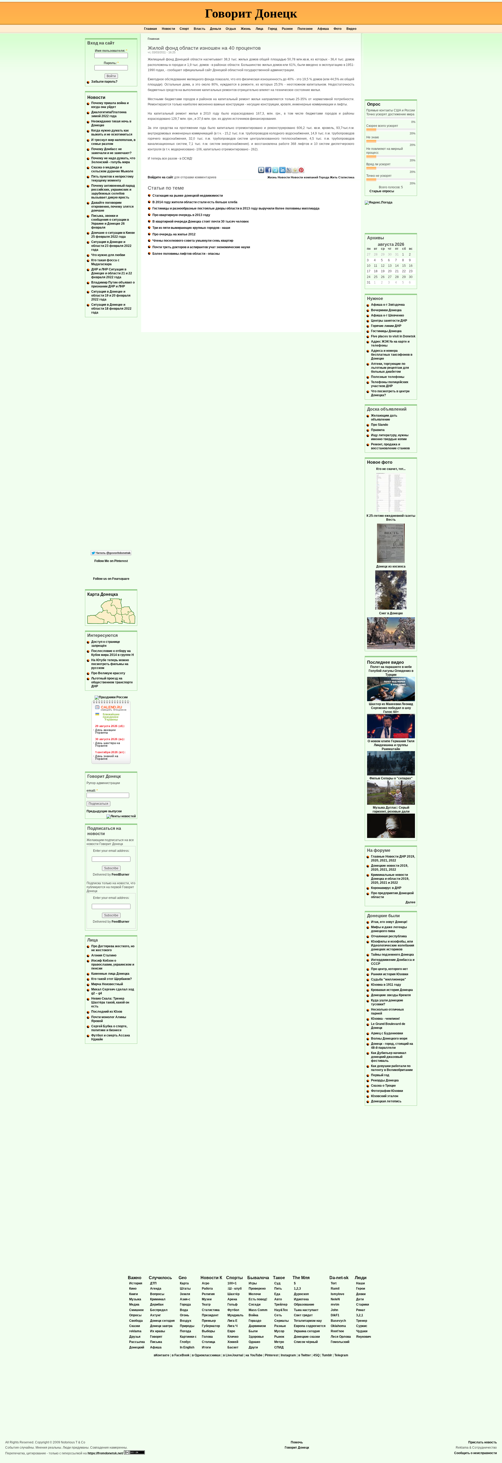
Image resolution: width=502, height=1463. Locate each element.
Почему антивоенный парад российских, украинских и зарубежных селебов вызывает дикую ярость (113, 191)
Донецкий (136, 1347)
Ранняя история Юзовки (389, 974)
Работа (207, 1288)
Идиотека (301, 1299)
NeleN (335, 1299)
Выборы (208, 1331)
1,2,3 (297, 1288)
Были (253, 1331)
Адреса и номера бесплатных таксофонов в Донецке (391, 354)
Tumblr (327, 1355)
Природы (187, 1326)
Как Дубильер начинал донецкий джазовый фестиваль (388, 1057)
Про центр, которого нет (389, 969)
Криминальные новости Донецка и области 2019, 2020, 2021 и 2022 (390, 878)
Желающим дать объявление (384, 417)
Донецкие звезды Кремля (391, 995)
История (135, 1283)
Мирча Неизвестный (107, 984)
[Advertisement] (391, 66)
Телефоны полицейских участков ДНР (389, 384)
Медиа (134, 1304)
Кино (132, 1288)
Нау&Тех (281, 1310)
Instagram (288, 1355)
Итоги (206, 1347)
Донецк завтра (161, 1326)
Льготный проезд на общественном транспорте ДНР (112, 682)
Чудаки (361, 1331)
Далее (410, 902)
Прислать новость (482, 1442)
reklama (135, 1331)
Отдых (231, 29)
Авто (278, 1299)
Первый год (380, 1075)
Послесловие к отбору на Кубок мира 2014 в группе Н (112, 653)
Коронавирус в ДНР (386, 888)
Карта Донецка (102, 594)
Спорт (184, 29)
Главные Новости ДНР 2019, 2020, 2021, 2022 (393, 858)
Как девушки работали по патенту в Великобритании (392, 1068)
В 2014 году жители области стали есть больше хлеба (194, 202)
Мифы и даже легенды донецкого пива (389, 929)
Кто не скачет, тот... (391, 469)
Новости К (211, 1277)
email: (92, 790)
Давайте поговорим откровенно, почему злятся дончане (112, 206)
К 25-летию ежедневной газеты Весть (391, 517)
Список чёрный (306, 1342)
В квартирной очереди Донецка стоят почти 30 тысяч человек (200, 221)
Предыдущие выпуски (104, 811)
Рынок (279, 1337)
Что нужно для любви (108, 255)
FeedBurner (120, 874)
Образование (304, 1304)
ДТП (153, 1283)
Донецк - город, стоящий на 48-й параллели (392, 1046)
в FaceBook (181, 1355)
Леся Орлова (341, 1337)
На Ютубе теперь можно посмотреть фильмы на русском (110, 664)
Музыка (135, 1299)
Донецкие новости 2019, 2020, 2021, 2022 (389, 867)
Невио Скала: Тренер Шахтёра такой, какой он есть (110, 1002)
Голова (207, 1337)
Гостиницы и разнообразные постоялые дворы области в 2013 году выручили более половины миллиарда (236, 208)
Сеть (278, 1315)
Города (324, 177)
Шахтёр (233, 1294)
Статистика (346, 177)
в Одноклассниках (206, 1355)
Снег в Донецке (391, 613)
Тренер (361, 1321)
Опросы (135, 1315)
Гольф (232, 1304)
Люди (361, 1277)
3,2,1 (359, 1315)
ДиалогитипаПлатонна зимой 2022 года (109, 114)
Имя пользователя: (111, 51)
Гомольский (340, 1342)
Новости (168, 29)
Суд (277, 1283)
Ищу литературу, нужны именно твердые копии (389, 437)
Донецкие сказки (307, 1337)
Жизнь (246, 29)
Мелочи (255, 1294)
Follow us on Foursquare (111, 579)
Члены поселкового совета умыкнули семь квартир (192, 240)
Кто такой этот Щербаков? (111, 979)
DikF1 (335, 1315)
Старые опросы (381, 191)
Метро (279, 1342)
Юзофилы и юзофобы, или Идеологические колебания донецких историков (392, 945)
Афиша (323, 29)
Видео (351, 29)
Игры (253, 1283)
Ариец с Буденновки (387, 1033)
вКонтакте (161, 1355)
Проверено (257, 1288)
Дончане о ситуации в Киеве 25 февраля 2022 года (113, 235)
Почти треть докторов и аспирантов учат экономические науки (201, 247)
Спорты (234, 1277)
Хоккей (232, 1342)
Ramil (335, 1288)
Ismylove (337, 1294)
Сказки (134, 1326)
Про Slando (379, 425)
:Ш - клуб (234, 1288)
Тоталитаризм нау (308, 1321)
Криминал (158, 1299)
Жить (334, 177)
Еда (277, 1294)
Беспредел (159, 1310)
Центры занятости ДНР (389, 320)
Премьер (209, 1321)
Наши (360, 1283)
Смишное (136, 1310)
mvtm (335, 1304)
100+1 (232, 1283)
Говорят (156, 1337)
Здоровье (256, 1337)
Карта (184, 1283)
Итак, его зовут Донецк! (389, 922)
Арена (232, 1299)
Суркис (361, 1326)
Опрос (373, 104)
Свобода (136, 1321)
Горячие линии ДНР (386, 326)
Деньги (215, 29)
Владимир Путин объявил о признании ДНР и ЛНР (113, 284)
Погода (185, 1331)
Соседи (254, 1304)
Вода (184, 1310)
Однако (254, 1342)
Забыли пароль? (104, 81)
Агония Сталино (103, 955)
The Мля (301, 1277)
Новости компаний (304, 177)
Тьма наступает (306, 1310)
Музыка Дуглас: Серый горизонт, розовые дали (391, 809)
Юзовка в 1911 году (386, 984)
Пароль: (111, 63)
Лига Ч (232, 1326)
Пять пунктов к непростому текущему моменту (112, 178)
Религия (208, 1294)
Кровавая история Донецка (392, 990)
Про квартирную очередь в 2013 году (181, 215)
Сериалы (281, 1321)
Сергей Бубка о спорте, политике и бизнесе (109, 1028)
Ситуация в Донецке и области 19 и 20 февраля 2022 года (110, 295)
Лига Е (232, 1321)
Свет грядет (303, 1315)
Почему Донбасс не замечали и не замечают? (111, 151)
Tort (333, 1283)
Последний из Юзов (106, 1011)
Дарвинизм (257, 1326)
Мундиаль (235, 1315)
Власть (199, 29)
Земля (185, 1294)
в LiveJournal (233, 1355)
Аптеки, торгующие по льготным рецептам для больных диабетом (390, 367)
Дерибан (156, 1304)
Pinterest (271, 1355)
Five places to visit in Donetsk (393, 336)
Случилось (160, 1277)
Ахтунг (155, 1315)
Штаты (185, 1288)
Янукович (363, 1337)
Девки (361, 1294)
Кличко (232, 1337)
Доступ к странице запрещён (105, 644)
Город (272, 29)
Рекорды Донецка (385, 1080)
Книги (133, 1294)
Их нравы (157, 1331)
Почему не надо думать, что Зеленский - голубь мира (113, 160)
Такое (279, 1277)
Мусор (279, 1331)
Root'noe (337, 1331)
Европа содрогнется (310, 1326)
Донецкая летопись (386, 1101)
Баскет (232, 1347)
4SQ (316, 1355)
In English (187, 1347)
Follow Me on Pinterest (111, 561)
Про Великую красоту (108, 673)
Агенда (155, 1288)
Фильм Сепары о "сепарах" (391, 778)
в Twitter (304, 1355)
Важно (134, 1277)
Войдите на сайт (160, 177)
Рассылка (137, 1342)
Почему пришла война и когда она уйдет (110, 105)
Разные (280, 1326)
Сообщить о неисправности (475, 1453)
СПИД (279, 1347)
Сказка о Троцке (383, 1085)
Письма (156, 1342)
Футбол (233, 1310)
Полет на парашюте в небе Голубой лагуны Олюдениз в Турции (391, 671)
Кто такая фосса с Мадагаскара (105, 262)
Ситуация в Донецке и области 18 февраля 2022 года (111, 308)
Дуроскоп (301, 1294)
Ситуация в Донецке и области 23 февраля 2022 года (111, 246)
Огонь (184, 1315)
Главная (150, 29)
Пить (278, 1288)
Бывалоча (258, 1277)
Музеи (207, 1299)
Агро (205, 1283)
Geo (183, 1277)
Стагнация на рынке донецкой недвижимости (187, 195)
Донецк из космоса (391, 566)
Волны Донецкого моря (389, 1038)
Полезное (305, 29)
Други (253, 1347)
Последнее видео (385, 662)
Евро (231, 1331)
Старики (362, 1304)
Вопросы (157, 1294)
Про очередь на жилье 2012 (174, 234)
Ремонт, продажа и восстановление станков (390, 446)
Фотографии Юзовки (387, 1091)
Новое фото (379, 462)
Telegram (341, 1355)
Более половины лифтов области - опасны (186, 254)
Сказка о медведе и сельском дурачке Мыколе (112, 169)
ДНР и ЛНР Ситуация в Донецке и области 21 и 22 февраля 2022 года (111, 273)
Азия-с (185, 1299)
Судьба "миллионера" (388, 979)
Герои (360, 1288)
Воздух (185, 1321)
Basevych (338, 1321)
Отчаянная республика (389, 936)
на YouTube (254, 1355)
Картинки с (188, 1337)
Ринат (360, 1310)
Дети (360, 1299)
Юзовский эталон (384, 1096)
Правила (378, 430)
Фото (337, 29)
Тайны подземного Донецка (392, 954)
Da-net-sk (339, 1277)
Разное (287, 29)
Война (253, 1315)
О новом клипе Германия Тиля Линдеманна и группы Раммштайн (391, 745)
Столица (208, 1342)
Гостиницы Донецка (386, 331)
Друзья (134, 1337)
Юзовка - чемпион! (385, 1018)
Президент (210, 1315)
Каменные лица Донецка (110, 974)
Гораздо (255, 1321)
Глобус (185, 1342)
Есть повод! (258, 1299)
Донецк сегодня (162, 1321)
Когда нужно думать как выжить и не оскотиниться (111, 132)
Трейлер (280, 1304)
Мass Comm (258, 1310)
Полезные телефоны (387, 377)
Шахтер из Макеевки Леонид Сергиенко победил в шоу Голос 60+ (391, 708)
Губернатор (211, 1326)
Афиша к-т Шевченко (387, 315)
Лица (259, 29)
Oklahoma (338, 1326)
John (334, 1310)
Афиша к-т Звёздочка (388, 305)
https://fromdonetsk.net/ (105, 1453)
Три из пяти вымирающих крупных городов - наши (191, 228)
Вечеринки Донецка (386, 310)
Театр (206, 1304)
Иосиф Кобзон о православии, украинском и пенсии (112, 964)
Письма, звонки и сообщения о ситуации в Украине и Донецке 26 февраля (110, 221)
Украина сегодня (307, 1331)
